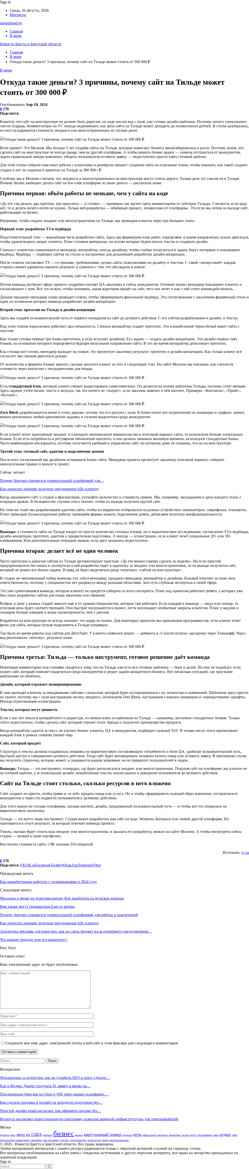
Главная (16, 31)
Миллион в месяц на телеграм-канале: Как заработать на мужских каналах (62, 898)
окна (215, 1135)
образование (204, 1135)
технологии (94, 1140)
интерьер (162, 1135)
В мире (16, 36)
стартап (64, 1140)
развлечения (22, 1140)
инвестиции (149, 1135)
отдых (225, 1134)
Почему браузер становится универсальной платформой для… (52, 481)
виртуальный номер (102, 1134)
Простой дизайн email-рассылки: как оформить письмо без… (50, 1111)
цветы (105, 1140)
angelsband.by (11, 23)
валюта (79, 1135)
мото (193, 1135)
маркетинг (175, 1135)
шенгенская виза (119, 1140)
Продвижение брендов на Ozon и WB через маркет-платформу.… (54, 1094)
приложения (7, 1140)
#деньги (4, 1135)
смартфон (36, 1140)
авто (13, 1135)
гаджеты (127, 1135)
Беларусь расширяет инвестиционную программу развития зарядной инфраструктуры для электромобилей (89, 1119)
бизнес (63, 1133)
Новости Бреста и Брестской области (30, 44)
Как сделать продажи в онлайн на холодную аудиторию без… (51, 1102)
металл (186, 1135)
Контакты (18, 15)
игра (137, 1134)
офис (235, 1135)
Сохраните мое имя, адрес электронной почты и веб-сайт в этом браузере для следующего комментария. (91, 1043)
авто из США (29, 1134)
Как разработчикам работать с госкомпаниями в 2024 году (48, 882)
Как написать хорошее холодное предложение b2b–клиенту (49, 489)
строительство (78, 1140)
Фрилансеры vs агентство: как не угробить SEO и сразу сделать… (55, 1078)
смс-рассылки (51, 1140)
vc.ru (245, 852)
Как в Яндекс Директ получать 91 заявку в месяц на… (45, 1086)
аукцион (47, 1135)
